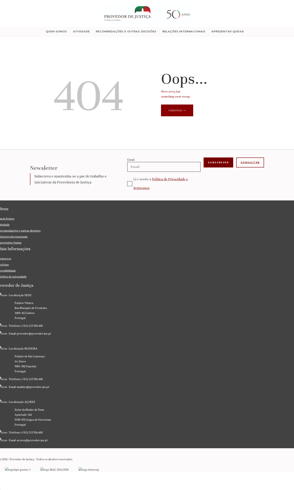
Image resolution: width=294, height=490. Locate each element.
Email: (131, 159)
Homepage (175, 110)
